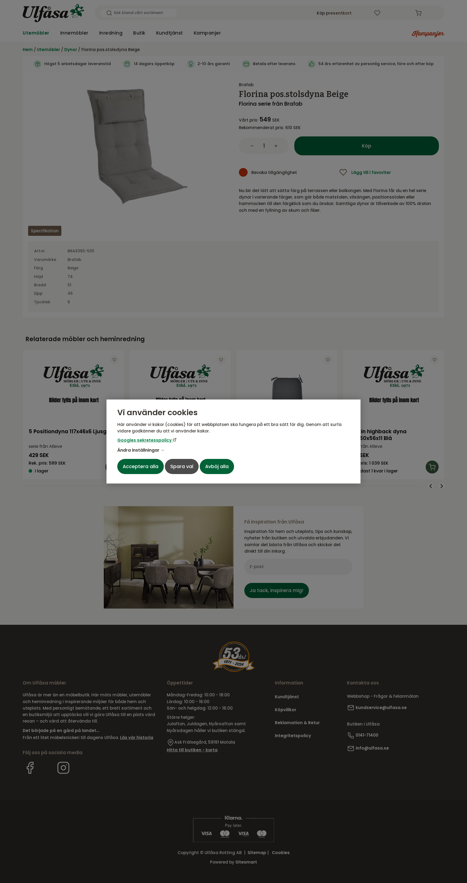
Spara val (181, 466)
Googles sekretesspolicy (145, 440)
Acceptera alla (140, 466)
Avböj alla (217, 466)
